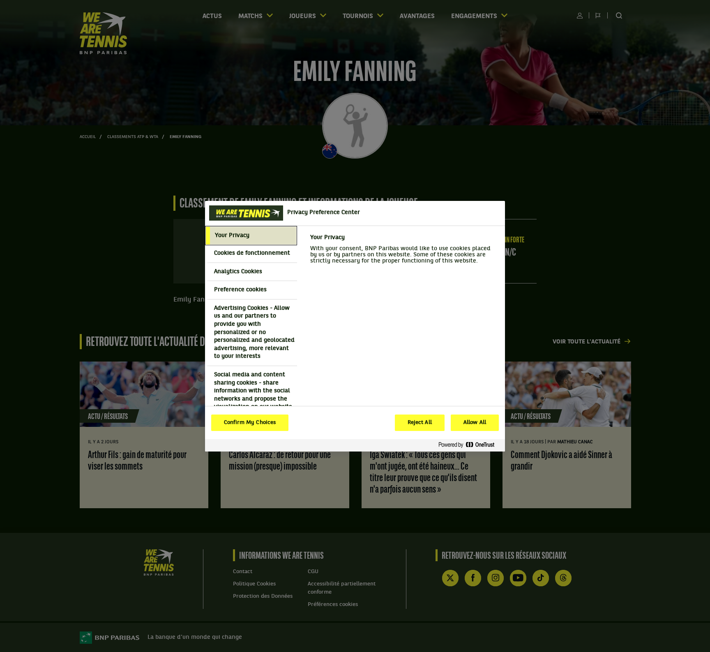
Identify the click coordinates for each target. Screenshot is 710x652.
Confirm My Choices (250, 422)
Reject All (420, 422)
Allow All (474, 422)
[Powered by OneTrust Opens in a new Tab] (469, 445)
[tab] (251, 236)
